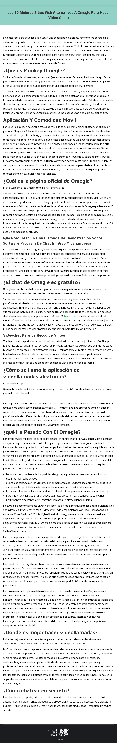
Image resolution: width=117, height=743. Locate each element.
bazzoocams (71, 316)
